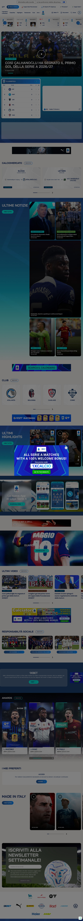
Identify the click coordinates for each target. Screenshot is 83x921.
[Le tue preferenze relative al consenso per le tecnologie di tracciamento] (80, 918)
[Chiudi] (66, 448)
